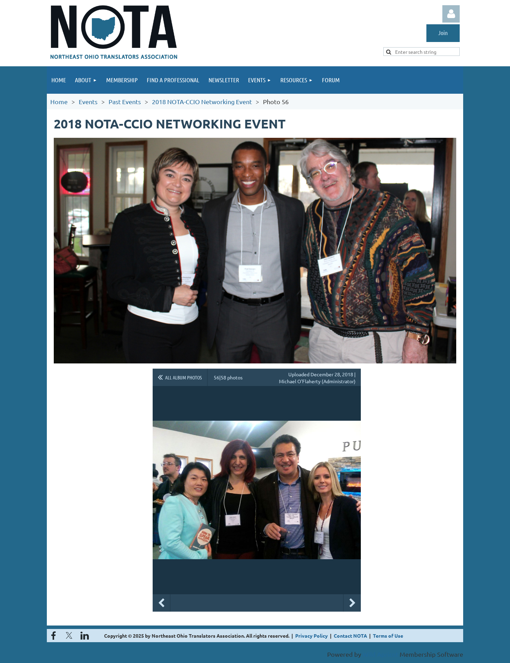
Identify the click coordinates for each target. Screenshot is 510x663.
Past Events (125, 101)
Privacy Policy (311, 635)
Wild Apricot (380, 654)
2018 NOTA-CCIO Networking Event (202, 101)
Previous (161, 603)
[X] (69, 635)
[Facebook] (53, 635)
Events (88, 101)
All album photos (183, 377)
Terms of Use (388, 635)
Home (59, 101)
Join (443, 32)
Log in (451, 14)
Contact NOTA (350, 635)
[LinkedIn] (85, 635)
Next (352, 603)
